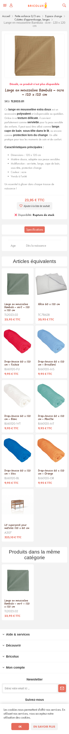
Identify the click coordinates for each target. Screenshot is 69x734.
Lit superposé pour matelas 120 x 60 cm (16, 527)
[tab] (34, 229)
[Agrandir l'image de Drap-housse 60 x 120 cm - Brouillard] (51, 342)
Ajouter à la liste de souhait (37, 206)
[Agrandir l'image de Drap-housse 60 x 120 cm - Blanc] (18, 396)
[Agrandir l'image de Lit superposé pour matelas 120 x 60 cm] (18, 505)
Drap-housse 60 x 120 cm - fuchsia (17, 363)
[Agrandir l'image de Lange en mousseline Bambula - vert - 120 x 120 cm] (18, 284)
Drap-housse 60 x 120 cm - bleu (17, 472)
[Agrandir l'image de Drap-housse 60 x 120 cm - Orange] (51, 450)
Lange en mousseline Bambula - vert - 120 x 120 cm (17, 307)
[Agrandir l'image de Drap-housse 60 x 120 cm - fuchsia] (18, 342)
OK (20, 726)
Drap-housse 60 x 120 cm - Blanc (17, 418)
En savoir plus (44, 726)
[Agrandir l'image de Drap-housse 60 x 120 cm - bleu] (18, 450)
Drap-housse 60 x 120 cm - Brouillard (51, 363)
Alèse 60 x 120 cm (49, 304)
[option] (18, 592)
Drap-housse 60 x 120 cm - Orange (51, 472)
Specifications (34, 230)
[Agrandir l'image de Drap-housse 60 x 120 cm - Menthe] (51, 396)
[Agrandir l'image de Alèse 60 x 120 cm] (51, 284)
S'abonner (62, 688)
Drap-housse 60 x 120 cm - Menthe (51, 418)
